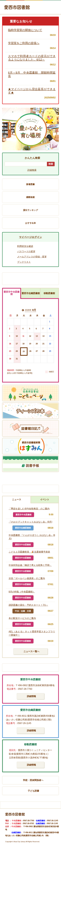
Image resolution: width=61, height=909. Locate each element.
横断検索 (30, 197)
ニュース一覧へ (31, 651)
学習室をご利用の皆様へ (23, 43)
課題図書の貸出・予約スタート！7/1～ (28, 605)
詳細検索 (31, 170)
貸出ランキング (30, 210)
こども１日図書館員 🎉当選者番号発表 (29, 552)
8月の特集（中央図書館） (22, 591)
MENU (53, 9)
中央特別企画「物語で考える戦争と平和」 (30, 565)
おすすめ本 (30, 223)
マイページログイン (30, 237)
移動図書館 (49, 293)
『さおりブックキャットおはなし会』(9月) (30, 522)
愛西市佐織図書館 (31, 293)
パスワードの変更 (26, 251)
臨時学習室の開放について (25, 30)
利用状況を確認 (25, 246)
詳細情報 (31, 696)
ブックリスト (24, 262)
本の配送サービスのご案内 (22, 618)
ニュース (16, 499)
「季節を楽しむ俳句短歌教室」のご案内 (29, 508)
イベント (44, 499)
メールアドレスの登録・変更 (32, 256)
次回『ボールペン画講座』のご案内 (27, 578)
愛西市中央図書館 (12, 293)
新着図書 (30, 184)
